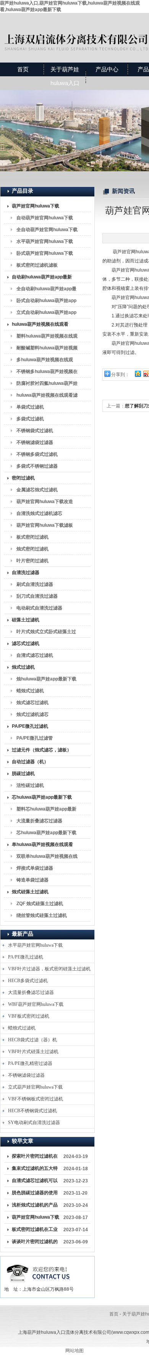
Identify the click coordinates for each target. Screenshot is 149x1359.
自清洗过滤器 (25, 572)
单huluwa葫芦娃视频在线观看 (42, 844)
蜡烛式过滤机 (30, 690)
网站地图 (74, 1350)
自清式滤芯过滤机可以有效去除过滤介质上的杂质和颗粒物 (35, 1182)
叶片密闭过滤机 (32, 560)
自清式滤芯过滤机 (34, 655)
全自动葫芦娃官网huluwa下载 (47, 229)
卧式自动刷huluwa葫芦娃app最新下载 (46, 302)
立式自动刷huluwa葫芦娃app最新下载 (46, 314)
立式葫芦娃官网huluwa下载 (35, 1087)
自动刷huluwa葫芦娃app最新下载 (42, 278)
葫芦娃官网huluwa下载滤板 (44, 525)
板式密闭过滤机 (32, 537)
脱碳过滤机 (23, 773)
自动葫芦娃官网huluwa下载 (44, 217)
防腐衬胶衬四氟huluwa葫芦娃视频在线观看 (47, 385)
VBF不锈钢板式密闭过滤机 (35, 1099)
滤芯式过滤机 (25, 643)
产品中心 (107, 69)
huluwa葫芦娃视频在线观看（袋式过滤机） (40, 326)
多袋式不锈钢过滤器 (37, 466)
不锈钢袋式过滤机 (34, 430)
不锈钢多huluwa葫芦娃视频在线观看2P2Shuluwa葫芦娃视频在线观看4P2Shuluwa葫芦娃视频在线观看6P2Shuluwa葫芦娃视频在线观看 (47, 373)
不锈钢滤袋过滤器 (34, 442)
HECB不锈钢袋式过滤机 (32, 1110)
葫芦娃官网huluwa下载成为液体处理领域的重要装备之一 (35, 1218)
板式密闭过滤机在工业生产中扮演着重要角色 (35, 1231)
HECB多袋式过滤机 (28, 980)
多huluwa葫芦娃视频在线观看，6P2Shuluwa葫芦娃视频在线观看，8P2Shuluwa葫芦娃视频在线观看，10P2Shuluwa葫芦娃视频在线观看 (45, 361)
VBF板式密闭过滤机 (28, 1016)
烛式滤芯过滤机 (32, 702)
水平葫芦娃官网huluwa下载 (44, 241)
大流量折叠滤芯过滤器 (39, 820)
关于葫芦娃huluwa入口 (64, 76)
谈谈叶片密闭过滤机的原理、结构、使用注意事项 (35, 1243)
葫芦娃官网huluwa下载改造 (44, 501)
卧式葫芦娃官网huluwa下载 (44, 253)
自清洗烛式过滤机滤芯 (39, 513)
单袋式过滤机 (30, 407)
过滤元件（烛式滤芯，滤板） (41, 750)
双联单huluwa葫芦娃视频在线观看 (47, 858)
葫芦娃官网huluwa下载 (35, 206)
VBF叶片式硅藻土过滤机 (33, 1051)
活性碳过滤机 (30, 785)
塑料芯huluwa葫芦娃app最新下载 (46, 810)
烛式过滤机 (23, 667)
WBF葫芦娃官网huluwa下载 (35, 1004)
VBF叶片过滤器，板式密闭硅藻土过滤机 (49, 968)
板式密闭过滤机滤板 (37, 265)
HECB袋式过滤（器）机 (32, 1039)
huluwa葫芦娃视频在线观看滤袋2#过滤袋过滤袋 (47, 396)
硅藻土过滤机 (25, 619)
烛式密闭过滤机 (32, 549)
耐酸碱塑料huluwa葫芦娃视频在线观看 (47, 349)
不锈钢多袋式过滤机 (37, 454)
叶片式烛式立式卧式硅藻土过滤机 (46, 633)
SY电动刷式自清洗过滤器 (34, 1122)
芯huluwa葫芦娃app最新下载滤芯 (46, 834)
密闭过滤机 (23, 478)
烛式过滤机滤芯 (32, 714)
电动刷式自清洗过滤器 (39, 608)
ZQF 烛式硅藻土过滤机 (39, 903)
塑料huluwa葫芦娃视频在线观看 (47, 337)
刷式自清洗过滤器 (34, 584)
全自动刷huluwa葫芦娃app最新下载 (46, 290)
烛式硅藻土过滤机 (30, 891)
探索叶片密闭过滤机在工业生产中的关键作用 (35, 1157)
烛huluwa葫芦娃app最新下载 (46, 679)
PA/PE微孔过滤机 (30, 726)
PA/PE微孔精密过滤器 (30, 1063)
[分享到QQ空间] (137, 373)
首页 (23, 69)
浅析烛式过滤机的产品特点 (35, 1206)
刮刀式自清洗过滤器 (37, 596)
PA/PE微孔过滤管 (34, 738)
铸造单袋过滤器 (32, 880)
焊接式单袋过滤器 (34, 868)
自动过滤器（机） (30, 761)
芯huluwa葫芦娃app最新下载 (42, 797)
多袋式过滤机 (30, 418)
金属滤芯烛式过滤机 (37, 489)
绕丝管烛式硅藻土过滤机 (41, 915)
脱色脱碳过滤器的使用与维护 (35, 1194)
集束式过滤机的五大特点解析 (35, 1170)
